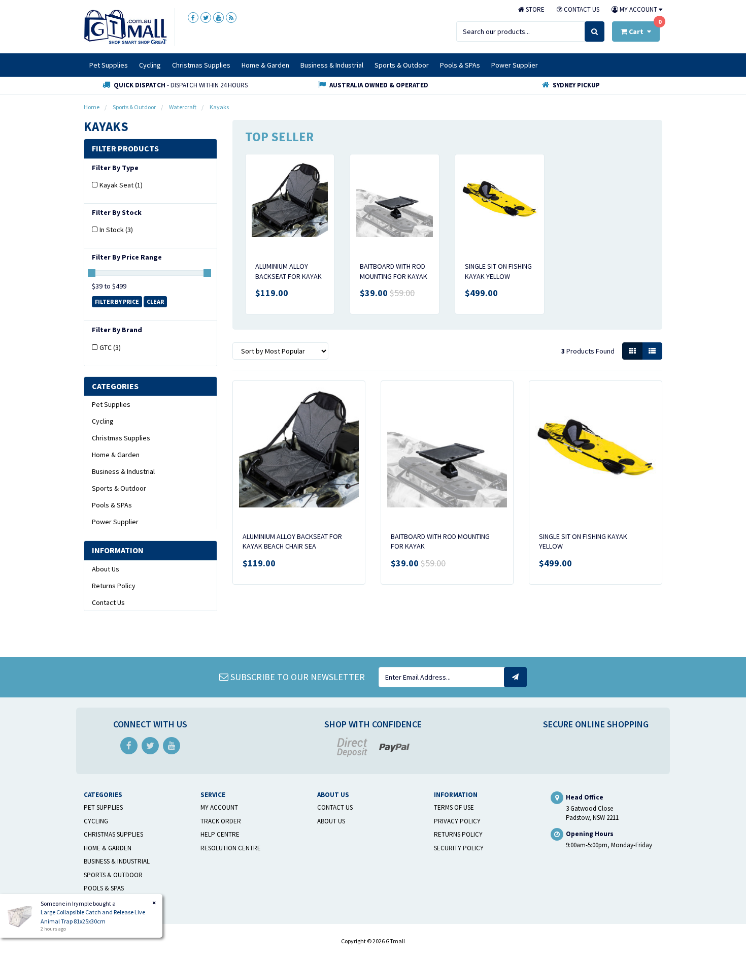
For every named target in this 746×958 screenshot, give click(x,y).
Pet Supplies (108, 65)
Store (534, 9)
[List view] (652, 351)
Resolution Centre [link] (230, 848)
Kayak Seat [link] (121, 184)
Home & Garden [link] (116, 454)
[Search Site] (594, 31)
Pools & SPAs (460, 65)
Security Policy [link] (459, 848)
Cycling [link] (103, 421)
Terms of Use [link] (454, 807)
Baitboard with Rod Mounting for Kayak (393, 271)
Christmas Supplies (201, 65)
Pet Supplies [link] (111, 404)
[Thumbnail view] (632, 351)
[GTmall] (125, 26)
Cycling (150, 65)
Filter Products (125, 148)
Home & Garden (265, 65)
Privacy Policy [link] (457, 821)
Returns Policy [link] (113, 585)
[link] (193, 17)
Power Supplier (514, 65)
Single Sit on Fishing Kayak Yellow (498, 271)
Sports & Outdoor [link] (119, 488)
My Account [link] (219, 807)
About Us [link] (105, 568)
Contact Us (580, 9)
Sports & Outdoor (402, 65)
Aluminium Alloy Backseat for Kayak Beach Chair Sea (288, 276)
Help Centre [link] (220, 834)
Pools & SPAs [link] (112, 504)
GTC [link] (110, 347)
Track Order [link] (220, 821)
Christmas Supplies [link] (121, 437)
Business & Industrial (331, 65)
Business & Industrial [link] (123, 471)
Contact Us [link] (108, 602)
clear (155, 301)
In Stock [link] (116, 229)
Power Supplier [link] (115, 521)
